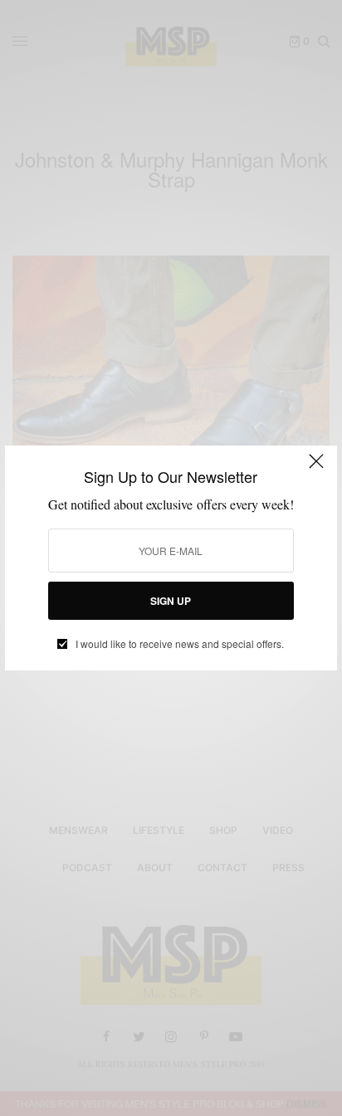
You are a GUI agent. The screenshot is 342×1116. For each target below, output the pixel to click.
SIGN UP (170, 600)
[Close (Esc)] (316, 468)
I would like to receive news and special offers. (180, 644)
